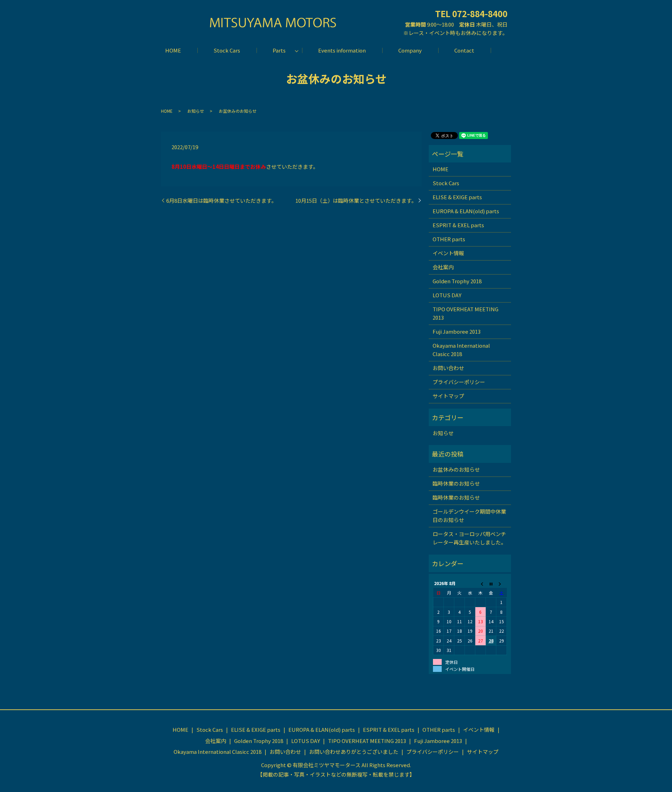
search (499, 50)
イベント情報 (448, 253)
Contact (464, 50)
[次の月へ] (501, 583)
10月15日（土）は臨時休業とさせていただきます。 (355, 200)
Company (410, 50)
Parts (279, 50)
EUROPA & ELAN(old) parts (466, 211)
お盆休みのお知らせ (456, 469)
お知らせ (195, 111)
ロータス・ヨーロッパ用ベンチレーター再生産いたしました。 (469, 538)
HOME (173, 50)
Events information (342, 50)
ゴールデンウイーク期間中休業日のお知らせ (469, 515)
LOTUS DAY (447, 295)
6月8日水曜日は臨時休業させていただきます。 (221, 200)
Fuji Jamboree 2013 (457, 331)
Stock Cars (227, 50)
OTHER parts (449, 239)
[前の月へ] (480, 583)
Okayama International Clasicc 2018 (461, 349)
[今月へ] (491, 583)
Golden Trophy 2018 (457, 281)
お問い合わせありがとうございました (353, 751)
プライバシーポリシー (459, 381)
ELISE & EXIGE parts (457, 197)
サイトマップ (448, 396)
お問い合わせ (448, 367)
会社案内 (443, 267)
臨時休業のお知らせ (456, 483)
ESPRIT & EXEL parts (458, 225)
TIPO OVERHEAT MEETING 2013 (465, 313)
